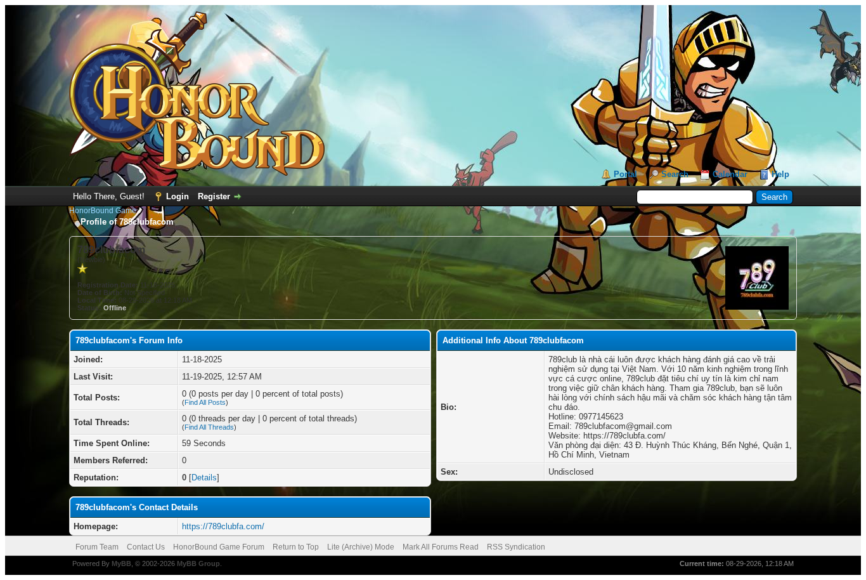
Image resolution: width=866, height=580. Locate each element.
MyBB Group (198, 563)
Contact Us (146, 547)
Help (780, 174)
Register (214, 196)
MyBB (121, 563)
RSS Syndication (516, 547)
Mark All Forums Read (441, 547)
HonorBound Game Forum (218, 547)
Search (674, 174)
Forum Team (97, 547)
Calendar (730, 174)
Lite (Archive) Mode (360, 547)
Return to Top (296, 547)
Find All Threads (209, 427)
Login (177, 196)
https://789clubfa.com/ (223, 526)
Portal (625, 174)
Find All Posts (205, 402)
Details (204, 477)
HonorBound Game (102, 210)
